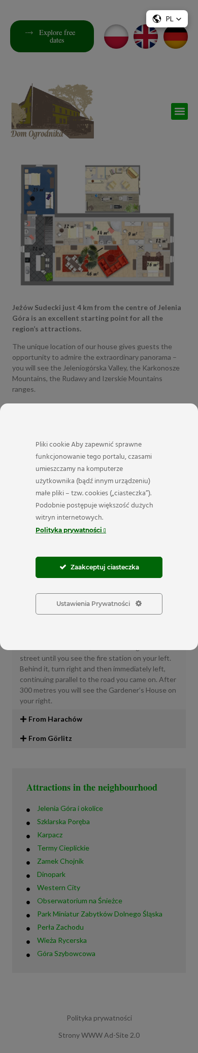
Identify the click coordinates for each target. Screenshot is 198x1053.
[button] (167, 18)
